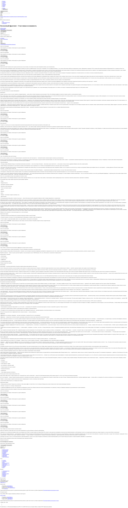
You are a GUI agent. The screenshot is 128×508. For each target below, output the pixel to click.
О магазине (4, 461)
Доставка (4, 476)
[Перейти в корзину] (2, 18)
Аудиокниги (4, 471)
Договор (3, 466)
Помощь (3, 8)
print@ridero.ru (10, 486)
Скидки (17, 16)
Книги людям (24, 16)
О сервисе (4, 2)
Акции (3, 6)
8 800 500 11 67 (3, 482)
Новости (3, 5)
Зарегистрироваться (4, 49)
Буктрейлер (4, 452)
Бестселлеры (10, 16)
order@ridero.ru (12, 487)
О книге (1, 44)
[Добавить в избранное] (1, 40)
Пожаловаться (3, 43)
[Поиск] (1, 14)
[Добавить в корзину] (4, 33)
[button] (64, 14)
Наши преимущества (6, 464)
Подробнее (2, 38)
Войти (2, 12)
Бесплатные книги (5, 473)
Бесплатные (14, 16)
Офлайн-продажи (5, 449)
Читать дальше (2, 495)
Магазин (3, 1)
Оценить (6, 39)
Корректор (4, 453)
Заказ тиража (4, 455)
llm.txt (3, 467)
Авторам (3, 4)
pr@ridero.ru (6, 488)
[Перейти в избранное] (1, 18)
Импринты (6, 16)
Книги (3, 462)
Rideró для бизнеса (5, 456)
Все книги (2, 16)
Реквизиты (4, 465)
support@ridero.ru (9, 485)
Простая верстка (5, 450)
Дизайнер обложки (5, 454)
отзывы (4, 44)
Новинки (4, 472)
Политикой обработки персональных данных (51, 490)
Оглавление (8, 44)
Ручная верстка (5, 451)
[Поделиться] (1, 42)
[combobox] (64, 13)
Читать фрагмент (3, 31)
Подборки (20, 16)
